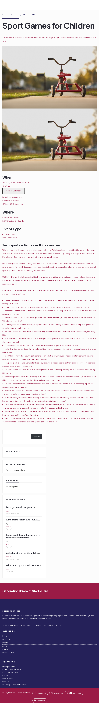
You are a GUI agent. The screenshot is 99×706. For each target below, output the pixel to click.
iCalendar (15, 200)
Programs (6, 639)
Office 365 (7, 204)
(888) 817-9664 (8, 678)
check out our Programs (51, 625)
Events (13, 15)
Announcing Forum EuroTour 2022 (23, 519)
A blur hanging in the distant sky (22, 553)
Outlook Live (17, 204)
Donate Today (8, 653)
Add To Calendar (13, 191)
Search (37, 437)
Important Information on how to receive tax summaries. (23, 536)
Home (4, 15)
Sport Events (11, 234)
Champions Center (10, 217)
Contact (5, 649)
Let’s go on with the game (19, 507)
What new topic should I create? (22, 565)
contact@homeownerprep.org (14, 685)
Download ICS (8, 197)
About (4, 646)
